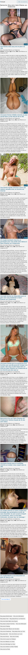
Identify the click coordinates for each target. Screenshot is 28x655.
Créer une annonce (22, 1)
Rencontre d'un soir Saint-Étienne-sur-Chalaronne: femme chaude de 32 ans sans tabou (12, 420)
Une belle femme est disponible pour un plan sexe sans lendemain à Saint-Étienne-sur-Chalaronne (13, 297)
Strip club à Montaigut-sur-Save (7, 644)
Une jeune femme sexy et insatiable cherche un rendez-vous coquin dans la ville (13, 465)
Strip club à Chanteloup (5, 631)
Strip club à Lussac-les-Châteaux (8, 639)
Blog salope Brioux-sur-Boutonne (17, 618)
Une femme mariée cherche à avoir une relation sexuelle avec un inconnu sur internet (13, 189)
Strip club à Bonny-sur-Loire (15, 634)
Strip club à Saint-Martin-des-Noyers (9, 621)
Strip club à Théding (5, 626)
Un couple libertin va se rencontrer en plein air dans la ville (12, 576)
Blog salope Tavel (4, 618)
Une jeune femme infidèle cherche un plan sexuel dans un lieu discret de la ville (13, 115)
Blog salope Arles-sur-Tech (18, 631)
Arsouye (2, 2)
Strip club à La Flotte (5, 649)
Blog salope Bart (4, 634)
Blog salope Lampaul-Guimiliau (7, 623)
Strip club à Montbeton (18, 616)
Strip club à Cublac (14, 636)
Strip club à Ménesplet (21, 623)
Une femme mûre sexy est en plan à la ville (12, 47)
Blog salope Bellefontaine (6, 616)
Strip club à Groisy (4, 636)
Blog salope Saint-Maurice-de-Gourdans (9, 628)
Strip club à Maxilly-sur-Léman (7, 641)
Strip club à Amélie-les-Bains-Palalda (9, 646)
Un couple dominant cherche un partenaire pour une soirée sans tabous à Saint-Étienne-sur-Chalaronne (13, 241)
